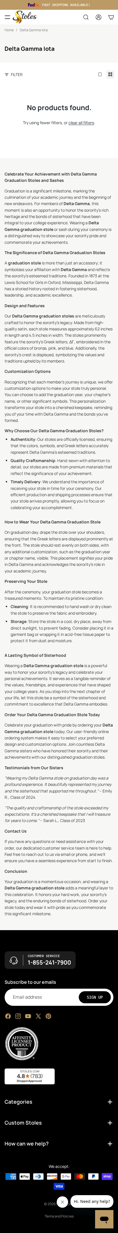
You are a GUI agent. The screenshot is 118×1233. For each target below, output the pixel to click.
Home (9, 30)
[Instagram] (18, 1015)
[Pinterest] (48, 1015)
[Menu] (7, 17)
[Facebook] (8, 1015)
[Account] (98, 17)
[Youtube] (28, 1015)
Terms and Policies (59, 1216)
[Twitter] (38, 1015)
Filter (17, 74)
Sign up (95, 997)
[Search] (86, 17)
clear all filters (81, 122)
